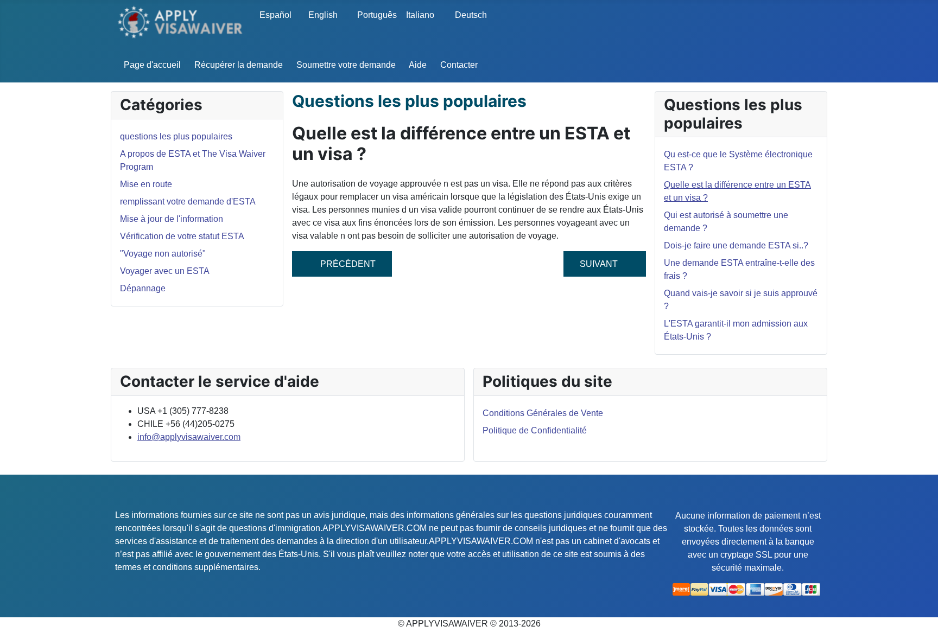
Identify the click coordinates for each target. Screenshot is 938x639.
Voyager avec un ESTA (165, 271)
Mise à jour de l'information (171, 218)
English (323, 15)
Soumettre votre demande (346, 64)
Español (275, 15)
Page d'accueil (152, 64)
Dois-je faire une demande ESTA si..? (736, 245)
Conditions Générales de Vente (543, 413)
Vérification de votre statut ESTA (182, 236)
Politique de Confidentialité (535, 430)
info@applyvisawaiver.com (188, 437)
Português (374, 15)
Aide (418, 64)
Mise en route (146, 184)
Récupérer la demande (238, 64)
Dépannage (143, 288)
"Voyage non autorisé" (163, 253)
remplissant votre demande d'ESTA (188, 201)
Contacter (459, 64)
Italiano (420, 15)
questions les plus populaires (176, 136)
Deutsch (471, 15)
